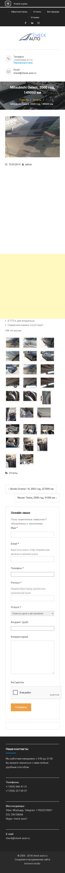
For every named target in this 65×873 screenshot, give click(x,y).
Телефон (17, 568)
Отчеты (37, 11)
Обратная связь (19, 11)
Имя (14, 527)
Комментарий (19, 636)
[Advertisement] (32, 286)
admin (28, 164)
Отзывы (35, 17)
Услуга (16, 607)
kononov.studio (32, 863)
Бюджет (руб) (19, 622)
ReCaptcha (17, 682)
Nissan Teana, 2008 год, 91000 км (36, 497)
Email (15, 543)
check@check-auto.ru (25, 73)
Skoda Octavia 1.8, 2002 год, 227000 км (32, 488)
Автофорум (53, 11)
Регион (16, 582)
